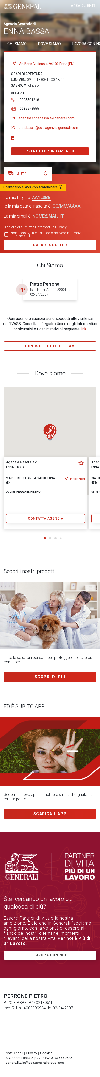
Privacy (31, 1053)
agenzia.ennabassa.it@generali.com (47, 118)
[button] (50, 432)
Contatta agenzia (45, 518)
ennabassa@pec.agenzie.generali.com (48, 128)
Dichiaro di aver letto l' (35, 227)
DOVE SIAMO (49, 43)
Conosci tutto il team (50, 346)
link (83, 329)
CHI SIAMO (17, 43)
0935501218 (29, 100)
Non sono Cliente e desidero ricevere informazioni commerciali (48, 234)
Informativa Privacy (52, 227)
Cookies (46, 1053)
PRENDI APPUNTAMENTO (50, 151)
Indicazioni (77, 479)
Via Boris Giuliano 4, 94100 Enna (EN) (47, 64)
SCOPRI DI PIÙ (50, 677)
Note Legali (14, 1053)
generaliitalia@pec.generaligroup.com (35, 1062)
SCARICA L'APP (50, 813)
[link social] (12, 138)
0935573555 (29, 108)
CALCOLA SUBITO (50, 245)
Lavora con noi (50, 955)
